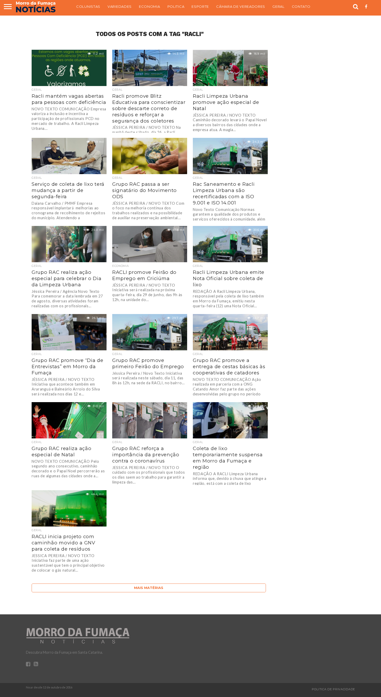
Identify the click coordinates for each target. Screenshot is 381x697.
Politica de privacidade (333, 689)
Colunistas (88, 6)
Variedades (120, 6)
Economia (149, 6)
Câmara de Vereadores (240, 6)
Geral (278, 6)
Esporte (200, 6)
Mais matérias (148, 588)
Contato (301, 6)
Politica (176, 6)
